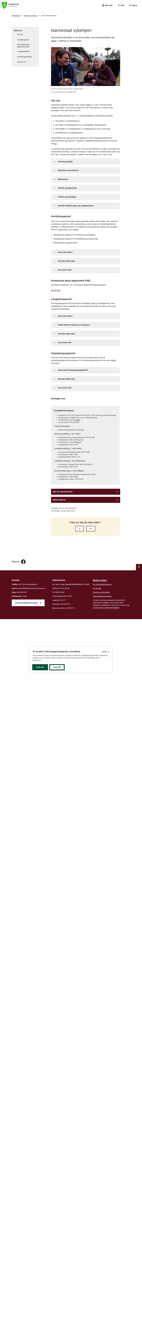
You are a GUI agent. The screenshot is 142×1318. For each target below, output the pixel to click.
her (55, 144)
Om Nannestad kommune (102, 584)
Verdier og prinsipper (67, 197)
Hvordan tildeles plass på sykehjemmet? (76, 206)
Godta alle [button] (40, 667)
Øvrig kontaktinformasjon (27, 603)
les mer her (55, 290)
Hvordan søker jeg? (66, 261)
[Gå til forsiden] (10, 5)
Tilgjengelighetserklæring (102, 596)
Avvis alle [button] (57, 667)
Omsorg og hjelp (65, 162)
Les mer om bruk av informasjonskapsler (111, 606)
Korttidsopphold (23, 40)
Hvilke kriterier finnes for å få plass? (74, 325)
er (101, 592)
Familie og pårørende (67, 188)
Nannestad (16, 16)
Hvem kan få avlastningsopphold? (73, 370)
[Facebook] (23, 561)
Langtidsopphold (23, 51)
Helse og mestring (30, 16)
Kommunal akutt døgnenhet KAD (23, 46)
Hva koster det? (65, 270)
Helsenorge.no (59, 500)
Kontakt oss (21, 62)
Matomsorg (63, 179)
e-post (77, 420)
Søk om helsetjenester (63, 492)
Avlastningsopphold (24, 57)
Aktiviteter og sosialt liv (68, 170)
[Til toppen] (139, 567)
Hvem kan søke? (65, 252)
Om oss (20, 34)
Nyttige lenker (100, 580)
